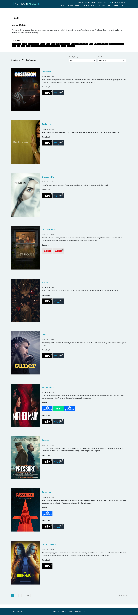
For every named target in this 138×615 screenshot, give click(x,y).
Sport (50, 45)
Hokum (45, 282)
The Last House (49, 230)
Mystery (27, 45)
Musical (23, 45)
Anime (29, 43)
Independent (120, 43)
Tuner (44, 335)
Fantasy (91, 43)
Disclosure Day (48, 177)
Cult (61, 43)
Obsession (46, 72)
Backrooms (46, 124)
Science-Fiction (44, 45)
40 (28, 595)
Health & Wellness (103, 43)
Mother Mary (48, 387)
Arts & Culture (36, 43)
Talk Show (63, 45)
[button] (121, 2)
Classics (48, 43)
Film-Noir (96, 43)
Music (18, 45)
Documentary (67, 43)
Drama (72, 43)
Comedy (53, 43)
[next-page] (32, 595)
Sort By (100, 57)
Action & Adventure (16, 43)
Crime (58, 43)
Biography (42, 43)
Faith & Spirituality (79, 43)
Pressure (45, 440)
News (32, 45)
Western (72, 45)
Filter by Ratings (74, 57)
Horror (115, 43)
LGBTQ (14, 45)
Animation (24, 43)
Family (86, 43)
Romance (37, 45)
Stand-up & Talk (56, 45)
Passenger (46, 492)
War (68, 45)
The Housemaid (49, 545)
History (110, 43)
